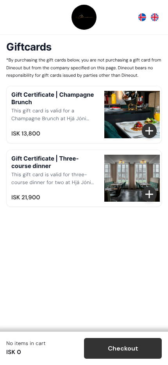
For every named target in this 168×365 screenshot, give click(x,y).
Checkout (123, 348)
